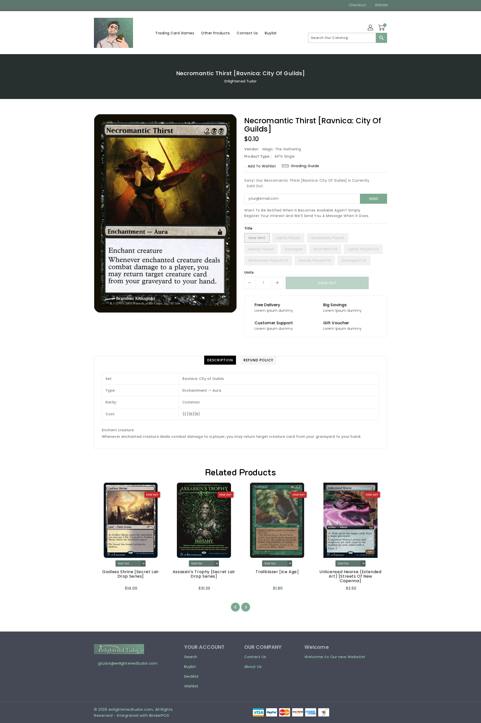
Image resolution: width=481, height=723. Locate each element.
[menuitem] (174, 33)
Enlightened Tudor (240, 81)
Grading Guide (305, 165)
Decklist (191, 676)
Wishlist (381, 5)
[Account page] (371, 28)
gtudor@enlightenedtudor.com (127, 663)
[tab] (220, 360)
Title (248, 228)
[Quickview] (102, 590)
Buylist (190, 666)
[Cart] (382, 28)
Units (249, 272)
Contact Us (255, 656)
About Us (253, 666)
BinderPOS (159, 715)
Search (190, 656)
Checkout (357, 5)
